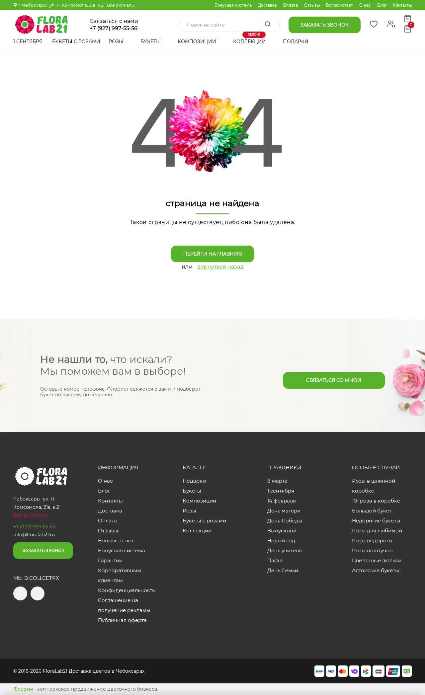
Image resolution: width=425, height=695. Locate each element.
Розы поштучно (372, 550)
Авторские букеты (375, 570)
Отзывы (312, 5)
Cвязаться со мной (333, 380)
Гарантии (110, 560)
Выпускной (282, 530)
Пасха (275, 560)
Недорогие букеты (376, 520)
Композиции (197, 41)
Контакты (402, 5)
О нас (365, 5)
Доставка (267, 5)
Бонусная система (233, 5)
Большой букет (371, 510)
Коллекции (250, 38)
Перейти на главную (212, 254)
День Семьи (282, 570)
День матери (283, 510)
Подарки (296, 41)
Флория (23, 689)
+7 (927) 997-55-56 (113, 28)
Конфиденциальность (126, 590)
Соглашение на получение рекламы (124, 605)
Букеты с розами (76, 41)
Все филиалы (120, 5)
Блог (382, 5)
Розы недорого (372, 540)
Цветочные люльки (376, 560)
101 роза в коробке (376, 501)
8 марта (277, 481)
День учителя (284, 550)
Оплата (290, 5)
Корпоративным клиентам (119, 575)
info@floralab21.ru (34, 535)
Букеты (151, 41)
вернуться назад (220, 267)
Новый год (281, 540)
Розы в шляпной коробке (373, 486)
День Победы (284, 520)
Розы (117, 41)
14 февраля (281, 501)
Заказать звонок (43, 550)
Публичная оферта (122, 620)
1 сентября (27, 41)
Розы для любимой (377, 530)
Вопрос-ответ (339, 5)
